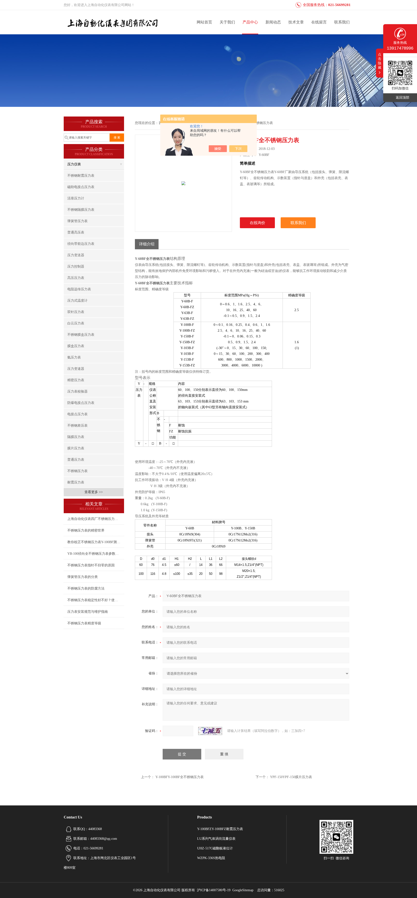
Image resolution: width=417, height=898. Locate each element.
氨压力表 (74, 357)
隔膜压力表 (75, 437)
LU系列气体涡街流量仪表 (216, 838)
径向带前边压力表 (80, 244)
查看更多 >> (93, 492)
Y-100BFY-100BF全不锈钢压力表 (179, 777)
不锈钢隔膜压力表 (80, 210)
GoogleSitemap (242, 890)
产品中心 (250, 22)
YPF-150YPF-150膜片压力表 (291, 777)
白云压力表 (75, 323)
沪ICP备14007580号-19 (213, 890)
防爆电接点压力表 (80, 403)
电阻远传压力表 (79, 289)
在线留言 (319, 22)
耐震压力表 (75, 482)
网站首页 (204, 22)
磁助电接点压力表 (80, 187)
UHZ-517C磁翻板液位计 (215, 848)
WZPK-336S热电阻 (211, 858)
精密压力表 (75, 380)
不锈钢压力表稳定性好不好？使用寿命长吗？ (95, 600)
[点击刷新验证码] (210, 731)
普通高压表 (75, 232)
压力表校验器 (77, 391)
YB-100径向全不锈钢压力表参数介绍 (94, 553)
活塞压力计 (75, 198)
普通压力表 (75, 459)
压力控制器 (75, 266)
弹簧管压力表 (77, 221)
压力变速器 (75, 369)
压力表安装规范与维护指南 (87, 611)
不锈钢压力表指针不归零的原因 (91, 565)
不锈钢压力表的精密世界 (85, 530)
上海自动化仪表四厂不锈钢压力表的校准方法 (95, 519)
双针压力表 (75, 312)
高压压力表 (75, 278)
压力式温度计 (77, 300)
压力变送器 (75, 255)
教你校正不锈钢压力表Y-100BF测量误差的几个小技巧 (95, 542)
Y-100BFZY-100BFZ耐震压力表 (220, 829)
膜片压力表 (75, 448)
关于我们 (227, 22)
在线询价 (257, 223)
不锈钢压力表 (77, 471)
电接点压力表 (77, 414)
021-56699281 (339, 5)
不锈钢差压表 (77, 425)
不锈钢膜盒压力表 (80, 334)
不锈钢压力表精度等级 (84, 623)
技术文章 (296, 22)
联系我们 (342, 22)
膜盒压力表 (75, 346)
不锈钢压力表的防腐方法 (85, 588)
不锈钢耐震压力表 (80, 175)
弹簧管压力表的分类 (82, 577)
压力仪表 (74, 164)
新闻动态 (273, 22)
